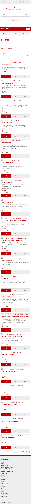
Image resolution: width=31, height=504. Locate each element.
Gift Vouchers (4, 483)
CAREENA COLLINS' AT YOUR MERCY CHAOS (15, 317)
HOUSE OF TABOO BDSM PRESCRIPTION (14, 220)
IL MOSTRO (5, 278)
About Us (3, 462)
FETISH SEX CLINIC (7, 182)
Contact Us (4, 473)
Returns (3, 475)
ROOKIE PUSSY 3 (7, 65)
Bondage (25, 34)
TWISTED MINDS (7, 143)
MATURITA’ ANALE (7, 123)
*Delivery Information (7, 464)
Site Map (3, 477)
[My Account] (21, 2)
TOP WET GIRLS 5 (7, 103)
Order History (4, 493)
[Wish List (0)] (23, 2)
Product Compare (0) (6, 48)
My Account (4, 491)
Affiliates (3, 485)
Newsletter (4, 496)
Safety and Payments (7, 467)
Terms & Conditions (6, 469)
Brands (3, 481)
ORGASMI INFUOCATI (8, 437)
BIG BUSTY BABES (7, 162)
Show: (28, 56)
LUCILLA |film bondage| (9, 371)
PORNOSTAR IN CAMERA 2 (10, 404)
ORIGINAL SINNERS (8, 355)
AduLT (9, 34)
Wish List (3, 495)
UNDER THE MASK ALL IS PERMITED (12, 240)
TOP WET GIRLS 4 (7, 83)
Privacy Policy (5, 465)
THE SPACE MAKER (7, 260)
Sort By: (28, 51)
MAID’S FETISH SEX (8, 202)
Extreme (17, 34)
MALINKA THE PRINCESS (9, 388)
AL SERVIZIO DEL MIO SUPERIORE (12, 336)
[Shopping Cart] (26, 2)
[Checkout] (28, 2)
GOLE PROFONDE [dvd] (9, 297)
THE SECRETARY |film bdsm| (11, 421)
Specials (3, 486)
